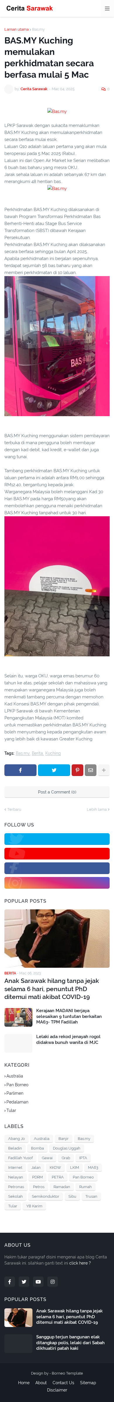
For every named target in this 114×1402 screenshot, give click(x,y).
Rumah (85, 1187)
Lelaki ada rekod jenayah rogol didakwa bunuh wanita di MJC (68, 1039)
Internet (15, 1167)
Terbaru (14, 809)
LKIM (74, 1167)
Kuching (53, 753)
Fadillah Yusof (20, 1158)
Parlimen (14, 1093)
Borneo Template (67, 1373)
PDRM (37, 1177)
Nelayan (15, 1177)
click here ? (80, 1263)
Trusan (91, 1196)
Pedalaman (17, 1102)
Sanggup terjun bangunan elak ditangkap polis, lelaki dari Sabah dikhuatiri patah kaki (70, 1342)
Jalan (36, 1167)
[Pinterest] (77, 770)
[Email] (90, 770)
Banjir (63, 1138)
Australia (14, 1076)
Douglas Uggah (66, 1148)
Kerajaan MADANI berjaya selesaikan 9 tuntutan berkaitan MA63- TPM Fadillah (69, 1016)
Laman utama (16, 29)
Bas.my (38, 29)
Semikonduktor (45, 1196)
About (41, 1382)
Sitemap (88, 1382)
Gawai (47, 1158)
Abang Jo (16, 1138)
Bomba (37, 1148)
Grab (66, 1158)
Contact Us (63, 1382)
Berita (37, 753)
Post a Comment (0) (57, 792)
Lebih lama (97, 809)
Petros (38, 1187)
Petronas (16, 1187)
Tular (11, 1110)
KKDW (55, 1167)
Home (24, 1382)
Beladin (15, 1148)
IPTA (83, 1158)
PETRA (58, 1177)
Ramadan (61, 1187)
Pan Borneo (17, 1084)
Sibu (72, 1196)
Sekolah (15, 1196)
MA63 (93, 1167)
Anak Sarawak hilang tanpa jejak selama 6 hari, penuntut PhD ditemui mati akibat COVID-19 (51, 988)
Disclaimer (57, 1390)
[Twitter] (54, 770)
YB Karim (34, 1206)
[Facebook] (20, 770)
